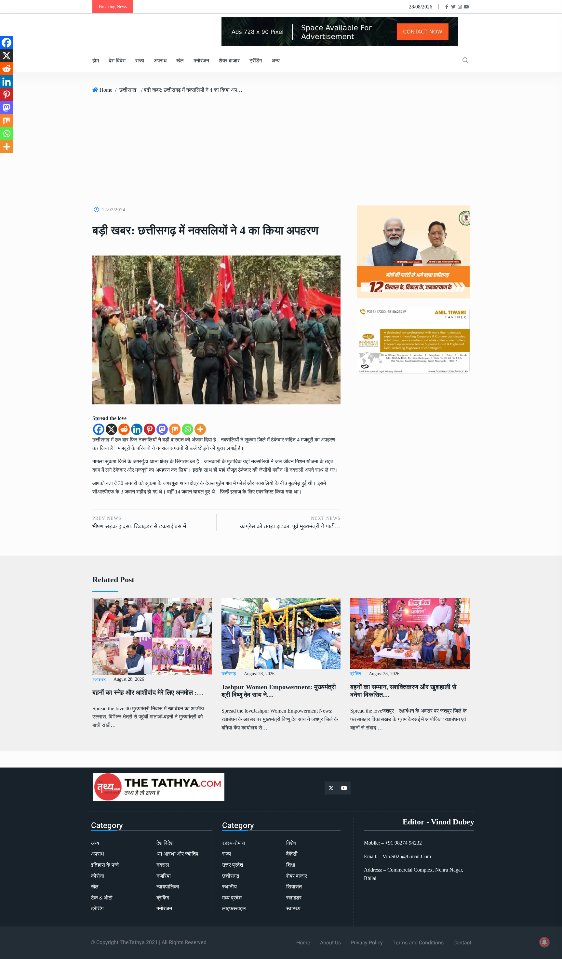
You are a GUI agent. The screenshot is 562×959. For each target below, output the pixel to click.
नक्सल (162, 865)
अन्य (276, 60)
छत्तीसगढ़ (128, 90)
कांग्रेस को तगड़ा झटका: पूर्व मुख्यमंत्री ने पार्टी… (290, 526)
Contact (462, 943)
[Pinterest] (149, 429)
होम (95, 60)
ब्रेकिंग (355, 673)
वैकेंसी (292, 854)
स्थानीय (229, 887)
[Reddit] (124, 429)
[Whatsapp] (187, 429)
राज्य (139, 60)
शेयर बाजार (229, 60)
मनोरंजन (201, 60)
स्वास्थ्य (293, 909)
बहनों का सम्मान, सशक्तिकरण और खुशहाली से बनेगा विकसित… (403, 690)
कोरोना (97, 876)
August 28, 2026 (129, 679)
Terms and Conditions (418, 943)
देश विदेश (117, 60)
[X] (111, 429)
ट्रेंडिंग (255, 60)
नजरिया (163, 876)
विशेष (291, 843)
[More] (200, 429)
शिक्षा (290, 865)
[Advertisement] (281, 146)
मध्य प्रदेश (232, 898)
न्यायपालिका (167, 887)
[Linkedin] (136, 429)
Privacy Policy (367, 943)
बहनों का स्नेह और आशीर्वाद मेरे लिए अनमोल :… (147, 692)
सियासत (294, 887)
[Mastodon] (162, 429)
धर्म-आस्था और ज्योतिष (177, 854)
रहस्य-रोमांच (233, 843)
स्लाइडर (99, 679)
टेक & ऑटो (102, 898)
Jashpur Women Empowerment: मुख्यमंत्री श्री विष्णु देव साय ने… (278, 690)
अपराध (160, 60)
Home (106, 90)
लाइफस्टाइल (234, 909)
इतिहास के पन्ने (105, 865)
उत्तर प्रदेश (232, 865)
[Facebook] (98, 429)
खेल (180, 60)
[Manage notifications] (544, 942)
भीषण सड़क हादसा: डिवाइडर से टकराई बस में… (142, 526)
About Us (330, 943)
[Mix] (175, 429)
